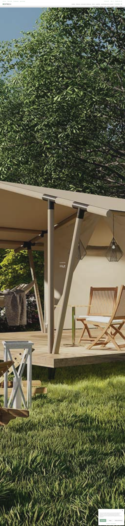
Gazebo (73, 4)
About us (4, 1)
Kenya (108, 6)
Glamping (98, 4)
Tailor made (9, 1)
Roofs (93, 4)
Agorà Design (22, 1)
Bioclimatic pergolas (86, 4)
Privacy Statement (113, 523)
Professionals (15, 1)
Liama (117, 6)
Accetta (103, 520)
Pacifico (101, 6)
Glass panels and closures (107, 4)
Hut (105, 6)
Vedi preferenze (118, 520)
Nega (110, 520)
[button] (122, 510)
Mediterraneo (95, 6)
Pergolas (78, 4)
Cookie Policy (108, 523)
